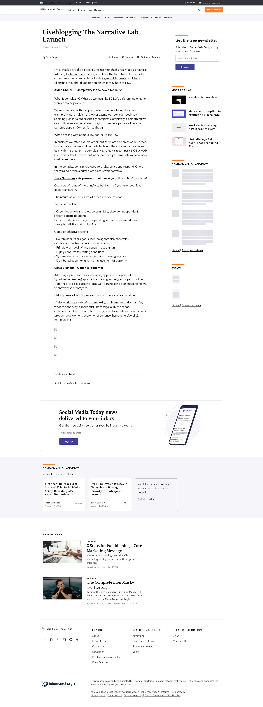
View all (176, 250)
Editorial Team (99, 641)
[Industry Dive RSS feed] (77, 639)
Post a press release (192, 250)
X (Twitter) (156, 17)
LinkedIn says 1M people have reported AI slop (203, 142)
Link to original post (64, 373)
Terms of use (115, 695)
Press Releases (96, 10)
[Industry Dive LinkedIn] (45, 639)
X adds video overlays (203, 97)
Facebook (95, 17)
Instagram (118, 17)
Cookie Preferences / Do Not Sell (163, 695)
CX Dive (78, 3)
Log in (136, 651)
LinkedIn (168, 17)
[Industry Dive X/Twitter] (57, 639)
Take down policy (133, 695)
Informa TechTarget (143, 680)
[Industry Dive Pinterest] (70, 639)
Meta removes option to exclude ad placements (205, 113)
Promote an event (191, 305)
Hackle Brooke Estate (76, 69)
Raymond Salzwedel (114, 78)
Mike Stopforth (54, 57)
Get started (146, 499)
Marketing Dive (91, 3)
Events (81, 10)
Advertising (138, 635)
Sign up (185, 67)
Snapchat (131, 17)
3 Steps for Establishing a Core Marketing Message (114, 548)
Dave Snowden (64, 178)
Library (72, 10)
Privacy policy (98, 695)
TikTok (106, 17)
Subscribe (216, 9)
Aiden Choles (77, 74)
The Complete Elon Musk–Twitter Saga (110, 585)
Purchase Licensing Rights (106, 656)
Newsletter (98, 651)
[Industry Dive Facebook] (51, 639)
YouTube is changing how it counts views (203, 127)
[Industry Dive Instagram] (64, 639)
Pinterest (143, 17)
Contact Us (98, 646)
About (95, 635)
